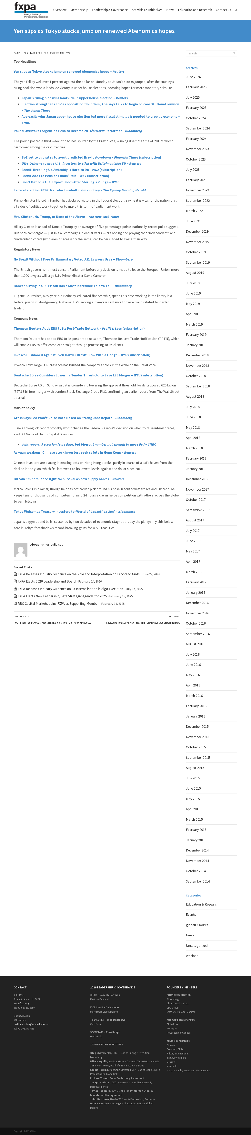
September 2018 (198, 386)
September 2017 (198, 510)
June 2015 (193, 788)
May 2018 (193, 427)
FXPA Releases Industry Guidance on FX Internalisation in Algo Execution (70, 588)
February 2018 (196, 458)
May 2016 (193, 675)
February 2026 (196, 87)
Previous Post (52, 619)
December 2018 (197, 355)
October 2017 (196, 499)
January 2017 (195, 592)
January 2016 (195, 716)
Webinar (192, 955)
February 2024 (196, 138)
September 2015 (198, 757)
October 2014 (196, 871)
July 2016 (193, 654)
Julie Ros (37, 53)
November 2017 (197, 489)
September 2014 (198, 881)
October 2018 (196, 375)
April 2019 (193, 314)
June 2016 (193, 664)
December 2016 (197, 602)
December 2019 (197, 231)
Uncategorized (197, 945)
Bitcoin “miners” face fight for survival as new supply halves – (69, 479)
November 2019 (197, 241)
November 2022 (197, 190)
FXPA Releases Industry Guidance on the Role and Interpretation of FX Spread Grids (79, 574)
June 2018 (193, 417)
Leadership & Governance (110, 10)
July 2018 (193, 407)
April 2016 (193, 685)
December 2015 (197, 726)
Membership (79, 10)
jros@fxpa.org (21, 1003)
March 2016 (194, 695)
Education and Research (195, 10)
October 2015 (196, 747)
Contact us (223, 10)
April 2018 (193, 437)
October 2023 (196, 159)
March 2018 (194, 448)
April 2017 (193, 561)
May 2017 (193, 551)
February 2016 (196, 706)
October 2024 (196, 118)
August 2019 (195, 272)
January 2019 (195, 345)
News (170, 10)
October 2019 (196, 252)
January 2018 (195, 468)
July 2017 (193, 530)
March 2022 (194, 210)
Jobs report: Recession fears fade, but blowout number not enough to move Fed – (89, 444)
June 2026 (193, 76)
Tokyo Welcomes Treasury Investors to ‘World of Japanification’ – (74, 511)
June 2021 (193, 221)
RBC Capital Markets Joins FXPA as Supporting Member (58, 603)
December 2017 (197, 479)
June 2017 (193, 541)
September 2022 (198, 200)
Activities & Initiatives (147, 10)
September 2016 (198, 633)
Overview (59, 10)
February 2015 (196, 829)
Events (191, 914)
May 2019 (193, 303)
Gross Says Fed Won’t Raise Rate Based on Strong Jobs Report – (73, 418)
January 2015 (195, 840)
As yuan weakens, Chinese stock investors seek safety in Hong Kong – (75, 452)
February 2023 (196, 180)
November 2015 (197, 737)
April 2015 (193, 809)
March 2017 (194, 572)
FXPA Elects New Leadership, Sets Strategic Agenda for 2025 (62, 596)
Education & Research (202, 904)
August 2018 (195, 396)
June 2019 (193, 293)
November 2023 (197, 149)
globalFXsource (56, 53)
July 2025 (193, 97)
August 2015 (195, 767)
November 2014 (197, 860)
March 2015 (194, 819)
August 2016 (195, 644)
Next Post (141, 619)
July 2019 (193, 283)
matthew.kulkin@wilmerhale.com (31, 1024)
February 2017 (196, 582)
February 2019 (196, 334)
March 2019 (194, 324)
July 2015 (193, 778)
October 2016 (196, 623)
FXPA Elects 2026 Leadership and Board (47, 581)
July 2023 (193, 169)
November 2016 (197, 613)
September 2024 (198, 128)
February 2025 (196, 107)
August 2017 (195, 520)
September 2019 (198, 262)
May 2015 (193, 798)
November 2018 (197, 365)
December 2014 (197, 850)
